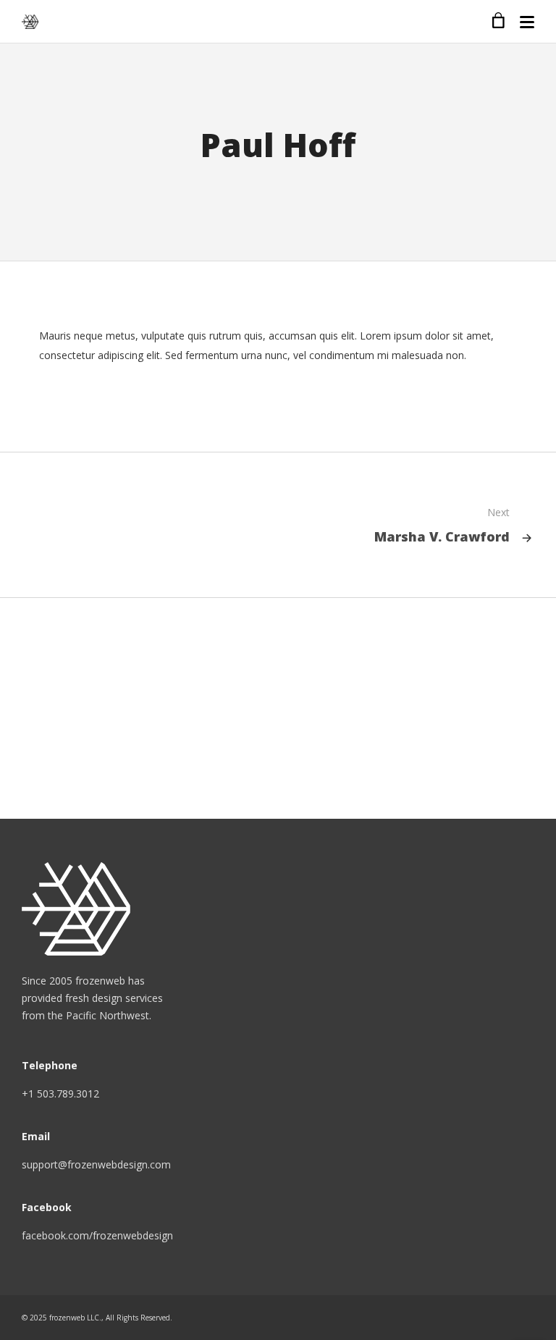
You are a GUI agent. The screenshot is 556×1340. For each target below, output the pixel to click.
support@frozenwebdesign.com (96, 1164)
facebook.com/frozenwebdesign (97, 1235)
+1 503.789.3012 (60, 1093)
